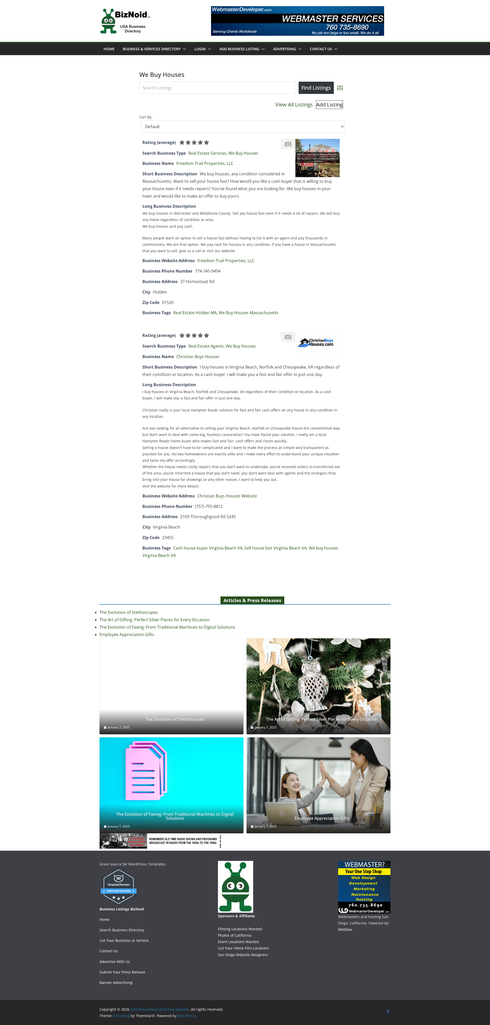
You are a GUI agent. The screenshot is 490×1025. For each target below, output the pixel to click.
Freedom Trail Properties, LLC (204, 163)
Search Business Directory (122, 930)
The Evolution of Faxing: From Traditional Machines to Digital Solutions (167, 627)
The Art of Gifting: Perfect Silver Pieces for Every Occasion (155, 620)
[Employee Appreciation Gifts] (318, 785)
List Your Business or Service (124, 940)
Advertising (284, 48)
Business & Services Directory (152, 48)
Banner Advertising (116, 982)
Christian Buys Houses (197, 356)
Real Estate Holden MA (195, 312)
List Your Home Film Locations (243, 948)
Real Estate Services (207, 153)
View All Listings (294, 104)
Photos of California (234, 935)
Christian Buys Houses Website (227, 496)
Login (200, 48)
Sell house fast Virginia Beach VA (275, 548)
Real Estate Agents (206, 346)
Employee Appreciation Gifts (127, 634)
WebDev (345, 929)
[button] (183, 49)
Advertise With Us (115, 961)
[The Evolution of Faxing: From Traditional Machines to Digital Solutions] (171, 783)
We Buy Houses (243, 153)
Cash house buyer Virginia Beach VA (207, 548)
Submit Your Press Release (122, 972)
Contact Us (321, 48)
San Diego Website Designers (243, 954)
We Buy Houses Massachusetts (248, 312)
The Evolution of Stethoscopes (129, 612)
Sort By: (145, 117)
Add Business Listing (239, 48)
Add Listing (329, 104)
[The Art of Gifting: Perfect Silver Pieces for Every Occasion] (318, 686)
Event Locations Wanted (238, 941)
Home (109, 48)
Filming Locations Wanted (240, 928)
